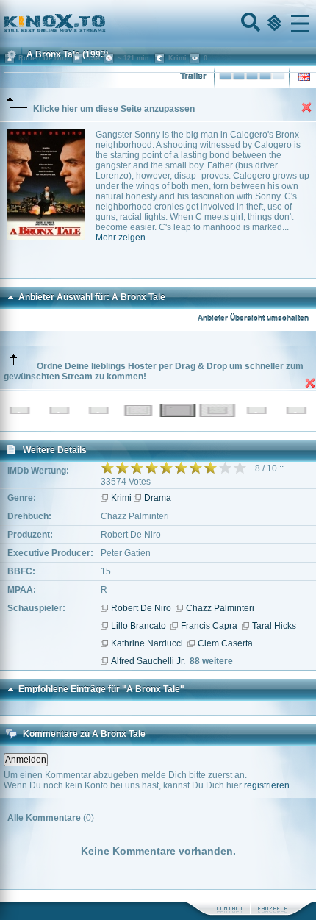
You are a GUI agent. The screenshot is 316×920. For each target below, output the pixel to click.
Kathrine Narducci (147, 643)
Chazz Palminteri (220, 608)
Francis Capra (209, 626)
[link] (158, 23)
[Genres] (272, 23)
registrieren (267, 785)
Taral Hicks (274, 626)
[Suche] (249, 24)
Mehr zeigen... (124, 237)
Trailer (193, 76)
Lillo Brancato (138, 626)
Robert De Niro (141, 608)
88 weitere (211, 661)
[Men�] (300, 23)
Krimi (121, 498)
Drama (157, 498)
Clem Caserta (225, 643)
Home (104, 23)
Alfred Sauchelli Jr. (148, 661)
